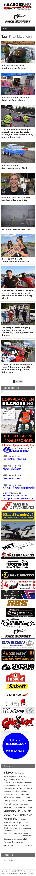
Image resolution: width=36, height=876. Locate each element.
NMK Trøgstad (13, 828)
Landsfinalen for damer (21, 797)
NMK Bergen (27, 804)
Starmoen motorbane (12, 839)
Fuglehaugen (9, 780)
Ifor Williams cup (23, 785)
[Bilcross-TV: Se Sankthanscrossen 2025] (18, 162)
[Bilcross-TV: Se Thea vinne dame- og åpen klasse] (18, 94)
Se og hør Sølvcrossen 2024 (16, 229)
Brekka (22, 776)
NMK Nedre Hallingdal (11, 825)
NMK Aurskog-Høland (18, 804)
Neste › (20, 381)
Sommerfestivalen (17, 836)
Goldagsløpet (18, 782)
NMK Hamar (19, 815)
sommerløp (27, 836)
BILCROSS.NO (8, 860)
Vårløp (29, 845)
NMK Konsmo (23, 819)
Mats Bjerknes (9, 801)
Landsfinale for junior (20, 791)
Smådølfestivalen (17, 833)
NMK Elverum (19, 807)
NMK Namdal (27, 823)
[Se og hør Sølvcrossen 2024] (18, 226)
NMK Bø (8, 807)
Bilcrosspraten (10, 776)
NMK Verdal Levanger (25, 828)
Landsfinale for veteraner (10, 794)
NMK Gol (21, 811)
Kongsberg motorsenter (14, 788)
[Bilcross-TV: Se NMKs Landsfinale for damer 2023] (18, 256)
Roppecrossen (18, 831)
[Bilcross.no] (18, 10)
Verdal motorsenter (20, 846)
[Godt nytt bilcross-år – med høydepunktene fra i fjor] (18, 194)
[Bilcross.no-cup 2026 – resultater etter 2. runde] (18, 63)
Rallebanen (8, 831)
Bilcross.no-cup (13, 772)
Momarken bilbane (21, 801)
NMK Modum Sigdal (13, 822)
